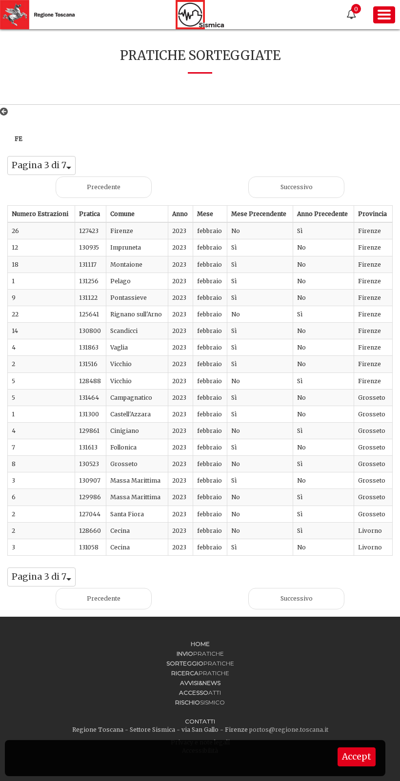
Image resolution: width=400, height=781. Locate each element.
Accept (356, 756)
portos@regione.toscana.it (288, 729)
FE (18, 138)
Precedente (103, 187)
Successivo (296, 187)
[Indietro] (6, 111)
